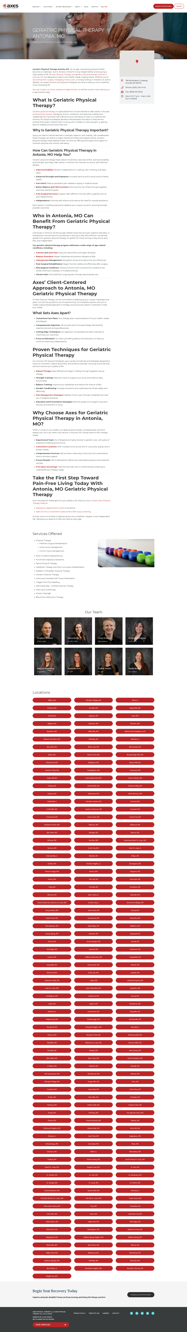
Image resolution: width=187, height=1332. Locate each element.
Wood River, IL (52, 1268)
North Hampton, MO (135, 1058)
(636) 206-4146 (139, 87)
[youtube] (147, 1313)
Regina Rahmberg (45, 668)
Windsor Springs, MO (51, 1260)
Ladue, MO (93, 980)
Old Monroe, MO (93, 1074)
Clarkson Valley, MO (135, 786)
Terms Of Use (94, 1313)
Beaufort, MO (52, 731)
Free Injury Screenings (46, 467)
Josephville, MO (135, 957)
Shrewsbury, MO (135, 1151)
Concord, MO (135, 801)
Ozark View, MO (135, 1089)
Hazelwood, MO (93, 918)
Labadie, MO (135, 972)
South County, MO (93, 1159)
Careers (179, 6)
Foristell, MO (93, 887)
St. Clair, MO (93, 1175)
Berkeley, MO (93, 739)
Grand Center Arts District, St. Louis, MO (52, 902)
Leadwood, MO (93, 996)
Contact (94, 6)
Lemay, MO (135, 996)
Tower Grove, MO (135, 1198)
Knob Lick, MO (93, 972)
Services (35, 6)
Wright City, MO (52, 1276)
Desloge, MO (93, 832)
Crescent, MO (135, 809)
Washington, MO (93, 1229)
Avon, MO (135, 716)
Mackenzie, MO (135, 1004)
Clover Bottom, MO (135, 793)
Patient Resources (63, 6)
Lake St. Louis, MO (52, 988)
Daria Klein (73, 638)
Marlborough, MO (93, 1019)
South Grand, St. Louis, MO (135, 1159)
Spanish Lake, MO (93, 1167)
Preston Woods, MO (93, 1120)
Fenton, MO (93, 871)
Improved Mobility (44, 170)
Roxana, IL (52, 1136)
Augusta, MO (93, 716)
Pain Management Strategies (49, 395)
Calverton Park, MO (52, 770)
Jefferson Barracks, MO (93, 957)
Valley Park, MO (93, 1222)
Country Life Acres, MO (93, 809)
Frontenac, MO (135, 887)
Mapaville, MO (135, 1011)
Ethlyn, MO (135, 856)
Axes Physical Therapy (61, 74)
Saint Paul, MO (93, 1136)
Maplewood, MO (52, 1019)
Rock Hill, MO (135, 1128)
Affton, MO (52, 700)
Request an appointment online (50, 508)
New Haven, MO (135, 1050)
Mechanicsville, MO (135, 1035)
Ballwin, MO (52, 723)
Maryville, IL (135, 1027)
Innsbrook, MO (135, 949)
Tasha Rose (134, 668)
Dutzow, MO (52, 848)
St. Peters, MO (135, 1183)
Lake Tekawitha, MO (93, 988)
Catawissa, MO (135, 770)
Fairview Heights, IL (93, 864)
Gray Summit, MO (52, 910)
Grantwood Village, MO (135, 902)
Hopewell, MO (135, 934)
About (77, 6)
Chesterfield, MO (93, 786)
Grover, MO (135, 910)
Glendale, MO (135, 895)
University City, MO (135, 1214)
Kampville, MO (52, 965)
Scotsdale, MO (93, 1144)
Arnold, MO (52, 716)
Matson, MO (52, 1035)
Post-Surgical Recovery (47, 194)
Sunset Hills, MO (93, 1190)
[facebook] (131, 1313)
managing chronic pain (65, 80)
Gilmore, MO (51, 895)
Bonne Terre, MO (93, 755)
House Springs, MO (93, 941)
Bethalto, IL (135, 739)
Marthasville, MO (135, 1019)
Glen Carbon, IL (93, 895)
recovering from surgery (43, 80)
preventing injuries (43, 114)
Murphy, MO (93, 1050)
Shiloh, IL (93, 1151)
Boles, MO (52, 755)
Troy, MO (93, 1206)
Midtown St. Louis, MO (93, 1043)
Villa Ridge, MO (135, 1222)
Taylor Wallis (104, 668)
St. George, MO (51, 1183)
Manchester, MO (93, 1011)
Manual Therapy (43, 371)
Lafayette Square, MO (135, 980)
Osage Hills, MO (93, 1081)
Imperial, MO (93, 949)
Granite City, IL (93, 902)
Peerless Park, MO (135, 1105)
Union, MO (93, 1214)
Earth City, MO (93, 848)
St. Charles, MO (51, 1175)
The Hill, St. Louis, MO (93, 1198)
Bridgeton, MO (93, 762)
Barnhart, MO (93, 723)
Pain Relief (41, 183)
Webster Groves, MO (135, 1229)
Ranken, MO (135, 1120)
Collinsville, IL (52, 801)
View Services (43, 1325)
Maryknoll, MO (52, 1027)
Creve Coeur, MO (93, 817)
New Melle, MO (51, 1058)
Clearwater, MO (93, 793)
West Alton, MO (93, 1245)
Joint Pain (53, 253)
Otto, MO (135, 1081)
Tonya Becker (74, 668)
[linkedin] (136, 1313)
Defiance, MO (93, 825)
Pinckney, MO (93, 1113)
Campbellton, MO (93, 770)
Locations (47, 6)
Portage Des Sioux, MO (135, 1113)
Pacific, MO (52, 1097)
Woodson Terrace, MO (135, 1268)
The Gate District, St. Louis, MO (52, 1198)
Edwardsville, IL (52, 856)
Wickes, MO (135, 1245)
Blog (86, 6)
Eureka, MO (52, 864)
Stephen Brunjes (45, 638)
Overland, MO (52, 1089)
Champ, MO (52, 786)
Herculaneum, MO (51, 926)
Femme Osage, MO (52, 871)
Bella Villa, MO (93, 731)
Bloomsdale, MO (135, 747)
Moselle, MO (51, 1050)
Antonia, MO (51, 708)
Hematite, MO (135, 918)
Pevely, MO (52, 1113)
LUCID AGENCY (47, 1317)
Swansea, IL (135, 1190)
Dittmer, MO (51, 840)
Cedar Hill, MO (52, 778)
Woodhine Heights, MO (93, 1268)
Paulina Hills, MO (93, 1105)
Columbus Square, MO (93, 801)
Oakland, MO (93, 1066)
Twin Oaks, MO (51, 1214)
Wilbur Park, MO (52, 1253)
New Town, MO (93, 1058)
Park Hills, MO (93, 1097)
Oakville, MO (135, 1066)
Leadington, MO (52, 996)
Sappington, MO (135, 1136)
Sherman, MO (52, 1151)
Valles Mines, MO (52, 1222)
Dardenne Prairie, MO (52, 825)
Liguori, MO (93, 1004)
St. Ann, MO (135, 1167)
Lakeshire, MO (135, 988)
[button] (137, 61)
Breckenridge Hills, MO (135, 755)
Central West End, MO (93, 778)
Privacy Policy (79, 1313)
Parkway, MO (52, 1105)
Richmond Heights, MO (52, 1128)
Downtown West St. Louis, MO (135, 840)
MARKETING (41, 1319)
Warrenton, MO (51, 1229)
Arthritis (40, 253)
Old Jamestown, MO (52, 1074)
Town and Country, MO (52, 1206)
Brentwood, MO (52, 762)
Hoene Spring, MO (51, 934)
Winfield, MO (93, 1260)
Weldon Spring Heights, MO (93, 1237)
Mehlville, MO (52, 1043)
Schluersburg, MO (52, 1144)
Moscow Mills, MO (135, 1043)
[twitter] (142, 1313)
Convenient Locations (46, 447)
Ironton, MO (52, 957)
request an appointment (67, 90)
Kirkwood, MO (52, 972)
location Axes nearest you (99, 90)
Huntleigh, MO (52, 949)
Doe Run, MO (93, 840)
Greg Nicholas (105, 638)
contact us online (47, 90)
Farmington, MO (135, 864)
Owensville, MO (93, 1089)
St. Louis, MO (93, 1183)
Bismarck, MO (52, 747)
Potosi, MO (52, 1120)
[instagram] (152, 1313)
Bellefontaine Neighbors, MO (135, 731)
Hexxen (51, 1319)
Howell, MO (135, 941)
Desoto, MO (135, 832)
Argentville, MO (135, 708)
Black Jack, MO (93, 747)
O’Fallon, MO (52, 1066)
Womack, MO (135, 1260)
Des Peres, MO (52, 832)
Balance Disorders (44, 256)
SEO (34, 1319)
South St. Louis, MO (52, 1167)
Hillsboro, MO (135, 926)
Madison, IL (52, 1011)
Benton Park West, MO (52, 739)
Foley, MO (52, 887)
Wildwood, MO (93, 1253)
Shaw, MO (135, 1144)
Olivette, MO (135, 1074)
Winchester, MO (135, 1253)
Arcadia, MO (93, 708)
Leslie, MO (52, 1004)
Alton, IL (135, 700)
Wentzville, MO (52, 1245)
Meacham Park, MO (93, 1035)
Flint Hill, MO (93, 879)
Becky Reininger (137, 638)
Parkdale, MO (135, 1097)
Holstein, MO (93, 934)
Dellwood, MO (135, 825)
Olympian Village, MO (52, 1081)
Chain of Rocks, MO (135, 778)
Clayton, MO (52, 793)
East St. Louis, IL (135, 848)
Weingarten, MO (52, 1237)
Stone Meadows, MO (52, 1190)
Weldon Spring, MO (135, 1237)
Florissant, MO (135, 879)
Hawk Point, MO (52, 918)
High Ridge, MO (93, 926)
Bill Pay (104, 6)
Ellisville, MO (93, 856)
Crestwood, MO (52, 817)
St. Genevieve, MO (135, 1175)
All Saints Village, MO (93, 700)
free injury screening (82, 512)
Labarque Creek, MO (52, 980)
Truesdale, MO (135, 1206)
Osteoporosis (42, 260)
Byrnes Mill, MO (135, 762)
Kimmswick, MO (93, 965)
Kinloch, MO (135, 965)
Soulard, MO (52, 1159)
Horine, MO (52, 941)
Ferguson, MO (135, 871)
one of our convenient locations (54, 512)
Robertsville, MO (93, 1128)
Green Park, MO (93, 910)
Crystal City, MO (135, 817)
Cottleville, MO (52, 809)
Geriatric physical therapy (44, 112)
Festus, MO (52, 879)
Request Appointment (163, 6)
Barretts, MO (135, 723)
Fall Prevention (61, 187)
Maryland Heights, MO (93, 1027)
